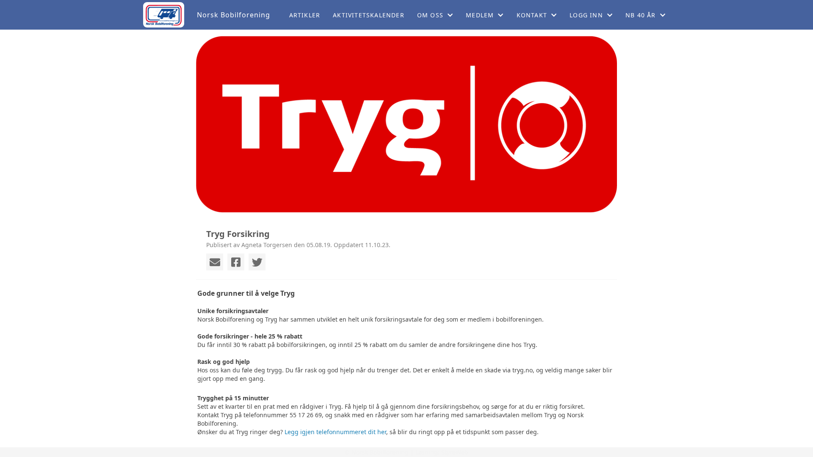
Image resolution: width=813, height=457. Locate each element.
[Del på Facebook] (235, 261)
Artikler (305, 15)
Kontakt (532, 15)
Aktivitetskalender (368, 15)
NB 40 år (640, 15)
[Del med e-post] (214, 261)
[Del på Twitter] (257, 261)
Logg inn (586, 15)
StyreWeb (454, 452)
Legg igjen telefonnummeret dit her (335, 432)
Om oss (430, 15)
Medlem (480, 15)
